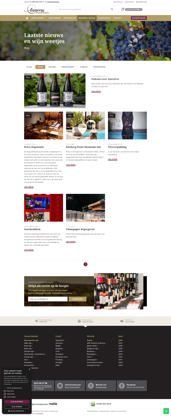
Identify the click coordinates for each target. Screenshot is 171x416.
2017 (120, 343)
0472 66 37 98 (37, 2)
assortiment (38, 18)
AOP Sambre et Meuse (96, 343)
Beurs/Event (68, 67)
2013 (120, 354)
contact (117, 18)
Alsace (89, 340)
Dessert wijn (29, 351)
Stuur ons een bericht (72, 387)
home (28, 18)
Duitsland (59, 354)
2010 (120, 362)
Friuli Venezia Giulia (95, 362)
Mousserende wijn (31, 340)
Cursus (83, 67)
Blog (40, 67)
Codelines (40, 413)
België (58, 346)
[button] (17, 411)
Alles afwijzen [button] (17, 407)
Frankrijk (59, 360)
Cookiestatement (104, 411)
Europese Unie (61, 357)
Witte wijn (28, 343)
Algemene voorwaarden (118, 411)
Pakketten (28, 362)
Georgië (59, 362)
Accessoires (28, 365)
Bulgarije (59, 349)
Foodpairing (104, 18)
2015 (120, 349)
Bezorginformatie (141, 2)
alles (29, 67)
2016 (120, 346)
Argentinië (60, 340)
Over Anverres (118, 2)
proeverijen (70, 18)
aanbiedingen (139, 18)
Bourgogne (91, 354)
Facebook (131, 385)
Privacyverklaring (92, 411)
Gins (26, 360)
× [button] (29, 369)
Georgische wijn (93, 365)
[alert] (17, 390)
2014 (120, 351)
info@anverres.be (53, 2)
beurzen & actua (87, 18)
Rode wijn (28, 349)
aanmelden (77, 299)
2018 (120, 340)
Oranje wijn (28, 357)
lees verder (96, 91)
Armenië (59, 343)
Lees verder (15, 384)
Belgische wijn (92, 349)
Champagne (92, 360)
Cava (89, 357)
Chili (57, 351)
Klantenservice (129, 2)
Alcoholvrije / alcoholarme (34, 354)
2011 (120, 360)
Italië (57, 365)
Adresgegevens (101, 387)
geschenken (55, 18)
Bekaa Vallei (92, 346)
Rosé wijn (27, 346)
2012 (120, 357)
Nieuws (52, 67)
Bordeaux (91, 351)
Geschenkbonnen (31, 368)
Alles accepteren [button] (17, 402)
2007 (120, 365)
